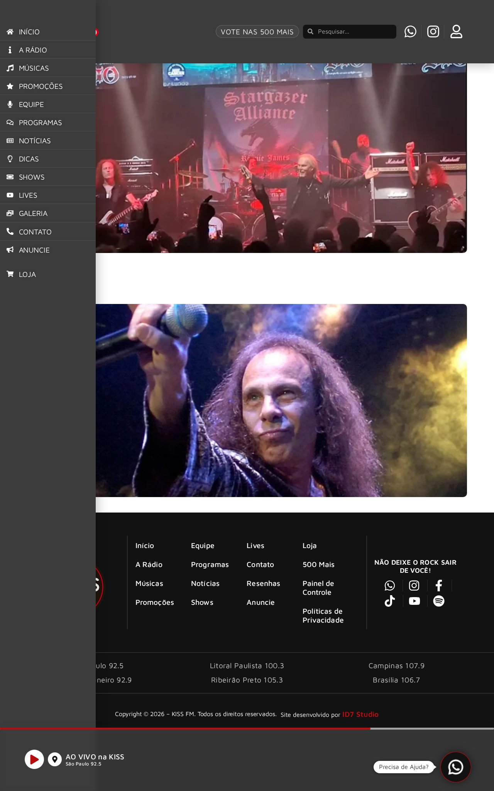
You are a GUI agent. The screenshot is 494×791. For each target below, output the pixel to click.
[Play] (34, 759)
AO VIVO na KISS (95, 756)
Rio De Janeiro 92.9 (97, 679)
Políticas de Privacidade (323, 615)
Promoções (154, 601)
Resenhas (263, 583)
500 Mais (319, 564)
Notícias (205, 583)
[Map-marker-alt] (55, 759)
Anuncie (261, 601)
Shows (202, 601)
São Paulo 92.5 (83, 764)
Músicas (149, 583)
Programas (210, 564)
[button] (455, 767)
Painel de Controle (319, 587)
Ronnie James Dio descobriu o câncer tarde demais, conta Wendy (142, 290)
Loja (310, 545)
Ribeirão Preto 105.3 (247, 679)
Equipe (203, 545)
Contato (260, 564)
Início (144, 545)
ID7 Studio (360, 714)
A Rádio (148, 564)
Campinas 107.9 (397, 665)
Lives (255, 545)
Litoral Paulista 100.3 (247, 665)
